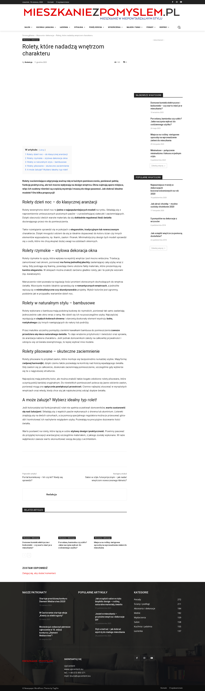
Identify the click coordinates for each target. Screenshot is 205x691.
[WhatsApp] (64, 70)
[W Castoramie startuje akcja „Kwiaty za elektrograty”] (29, 616)
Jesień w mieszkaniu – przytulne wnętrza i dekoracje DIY (109, 617)
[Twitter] (50, 70)
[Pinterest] (57, 70)
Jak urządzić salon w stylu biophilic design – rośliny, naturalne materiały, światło (108, 601)
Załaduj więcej (157, 165)
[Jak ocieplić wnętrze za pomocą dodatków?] (141, 237)
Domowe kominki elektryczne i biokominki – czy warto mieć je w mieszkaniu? (37, 545)
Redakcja (28, 62)
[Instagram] (176, 2)
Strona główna (28, 35)
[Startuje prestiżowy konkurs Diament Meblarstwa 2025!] (29, 602)
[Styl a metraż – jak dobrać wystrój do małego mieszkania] (85, 633)
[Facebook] (172, 2)
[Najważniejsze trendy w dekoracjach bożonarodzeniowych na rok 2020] (141, 189)
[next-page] (29, 555)
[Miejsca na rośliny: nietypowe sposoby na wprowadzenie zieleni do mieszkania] (110, 527)
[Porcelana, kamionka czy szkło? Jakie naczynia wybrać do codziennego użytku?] (74, 527)
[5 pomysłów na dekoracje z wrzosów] (141, 222)
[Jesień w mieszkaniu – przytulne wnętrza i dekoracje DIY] (85, 617)
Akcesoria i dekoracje (45, 35)
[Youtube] (181, 2)
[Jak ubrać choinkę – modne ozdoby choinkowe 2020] (141, 207)
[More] (71, 70)
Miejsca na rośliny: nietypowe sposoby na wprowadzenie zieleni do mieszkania (110, 545)
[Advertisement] (158, 60)
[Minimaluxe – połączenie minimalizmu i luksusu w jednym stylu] (141, 154)
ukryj (42, 150)
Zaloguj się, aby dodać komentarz (39, 573)
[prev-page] (24, 555)
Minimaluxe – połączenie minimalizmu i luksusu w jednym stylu (166, 153)
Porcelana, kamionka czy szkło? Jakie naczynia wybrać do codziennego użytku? (72, 545)
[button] (179, 27)
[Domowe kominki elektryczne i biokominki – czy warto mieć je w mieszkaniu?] (38, 527)
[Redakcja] (34, 494)
